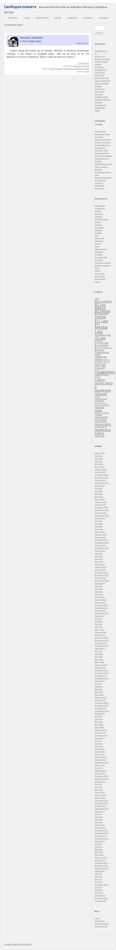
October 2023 (100, 545)
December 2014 (101, 776)
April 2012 (99, 852)
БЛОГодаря (99, 75)
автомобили (100, 205)
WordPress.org (101, 926)
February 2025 (101, 502)
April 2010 (99, 893)
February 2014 (101, 795)
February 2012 (101, 857)
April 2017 (99, 746)
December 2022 (101, 572)
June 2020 (99, 654)
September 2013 (102, 808)
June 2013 (99, 817)
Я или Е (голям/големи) (102, 413)
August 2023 (100, 551)
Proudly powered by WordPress (18, 944)
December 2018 (101, 703)
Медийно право (101, 97)
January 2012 (100, 860)
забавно (103, 18)
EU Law (101, 321)
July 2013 (98, 814)
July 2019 (98, 684)
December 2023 (101, 540)
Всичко (99, 350)
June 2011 (99, 876)
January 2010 (100, 895)
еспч (97, 419)
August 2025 (100, 485)
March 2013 (100, 825)
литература (99, 238)
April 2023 (99, 561)
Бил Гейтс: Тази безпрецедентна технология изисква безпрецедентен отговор (103, 155)
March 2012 (100, 855)
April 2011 (99, 882)
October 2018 (100, 708)
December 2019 (101, 670)
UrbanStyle (99, 67)
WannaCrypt (69, 69)
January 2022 (100, 602)
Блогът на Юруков (102, 81)
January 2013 (100, 827)
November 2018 (101, 705)
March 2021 (100, 629)
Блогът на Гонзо (102, 78)
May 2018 (99, 722)
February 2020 (101, 665)
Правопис (105, 372)
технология (42, 18)
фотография (100, 279)
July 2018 (98, 716)
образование (100, 249)
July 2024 (98, 521)
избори (103, 419)
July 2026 (98, 456)
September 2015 (102, 762)
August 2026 (100, 453)
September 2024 (102, 515)
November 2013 (101, 803)
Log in (97, 918)
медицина (99, 241)
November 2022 (101, 575)
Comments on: (101, 51)
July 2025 (98, 488)
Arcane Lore (100, 56)
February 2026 (101, 469)
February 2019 (101, 697)
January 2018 (100, 732)
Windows (80, 69)
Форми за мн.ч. (101, 403)
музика (98, 243)
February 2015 (101, 770)
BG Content (103, 301)
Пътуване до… (101, 105)
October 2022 (100, 578)
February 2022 (101, 600)
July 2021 (98, 618)
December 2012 (101, 830)
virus (52, 69)
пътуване (88, 18)
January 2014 (100, 798)
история (98, 233)
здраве (57, 18)
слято (99, 433)
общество (72, 18)
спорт (97, 268)
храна (97, 281)
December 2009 (101, 898)
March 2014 (100, 792)
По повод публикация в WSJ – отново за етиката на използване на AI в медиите (103, 142)
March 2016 (100, 754)
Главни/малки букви (102, 353)
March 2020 (100, 662)
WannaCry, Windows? (31, 37)
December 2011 (101, 863)
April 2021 (99, 627)
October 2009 (100, 901)
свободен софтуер (81, 66)
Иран (104, 364)
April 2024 (99, 529)
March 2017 (100, 749)
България (101, 345)
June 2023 (99, 556)
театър (97, 271)
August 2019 (100, 681)
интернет (98, 230)
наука (27, 18)
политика (99, 254)
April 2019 (99, 692)
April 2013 (99, 822)
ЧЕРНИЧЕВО (100, 108)
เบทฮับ (97, 110)
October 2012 (100, 836)
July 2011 (98, 874)
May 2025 (99, 494)
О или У (100, 368)
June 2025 (99, 491)
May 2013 (99, 819)
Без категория (101, 342)
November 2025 (101, 477)
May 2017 (99, 743)
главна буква (101, 417)
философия (100, 276)
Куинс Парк (100, 365)
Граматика (101, 356)
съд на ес (100, 436)
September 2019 (102, 678)
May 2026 (99, 461)
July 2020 (98, 651)
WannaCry (59, 69)
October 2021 (100, 610)
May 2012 (99, 849)
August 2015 (100, 765)
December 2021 (101, 605)
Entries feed (100, 921)
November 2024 (101, 510)
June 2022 (99, 589)
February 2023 (101, 567)
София (97, 397)
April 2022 (99, 594)
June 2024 (99, 523)
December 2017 (101, 735)
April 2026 (99, 464)
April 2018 (99, 724)
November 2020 (101, 640)
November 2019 (101, 673)
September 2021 (102, 613)
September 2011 (102, 868)
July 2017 (98, 741)
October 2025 (100, 480)
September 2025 (102, 483)
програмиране (101, 257)
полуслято (103, 424)
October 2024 (100, 513)
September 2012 (102, 838)
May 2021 (99, 624)
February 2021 (101, 632)
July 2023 (98, 553)
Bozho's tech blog (102, 59)
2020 (97, 298)
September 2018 (102, 711)
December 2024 (101, 507)
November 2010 (101, 885)
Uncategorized (103, 335)
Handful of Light (101, 61)
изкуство (13, 18)
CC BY (85, 43)
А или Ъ (99, 340)
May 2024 (99, 526)
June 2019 (99, 686)
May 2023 (99, 559)
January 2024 (100, 537)
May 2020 (99, 656)
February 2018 (101, 730)
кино (97, 235)
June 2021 (99, 621)
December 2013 (101, 800)
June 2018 (99, 719)
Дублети (106, 359)
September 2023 (102, 548)
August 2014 (100, 781)
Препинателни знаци (102, 375)
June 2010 (99, 890)
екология (99, 214)
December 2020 (101, 638)
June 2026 (99, 458)
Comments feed (101, 923)
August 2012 (100, 841)
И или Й (98, 364)
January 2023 (100, 570)
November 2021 (101, 608)
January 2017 (100, 751)
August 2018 (100, 713)
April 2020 (99, 659)
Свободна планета (20, 6)
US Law (100, 338)
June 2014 (99, 787)
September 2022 (102, 580)
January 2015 (100, 773)
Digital (100, 316)
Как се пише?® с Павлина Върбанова (102, 86)
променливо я (101, 427)
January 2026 (100, 472)
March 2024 (100, 532)
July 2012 (98, 844)
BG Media (102, 310)
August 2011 (100, 871)
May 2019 (99, 689)
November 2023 (101, 542)
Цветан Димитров (102, 405)
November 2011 (101, 865)
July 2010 (98, 887)
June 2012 (99, 847)
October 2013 (100, 806)
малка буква (101, 421)
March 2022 (100, 597)
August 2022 (100, 583)
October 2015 (100, 760)
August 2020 (100, 648)
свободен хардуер (103, 265)
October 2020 (100, 643)
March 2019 (100, 694)
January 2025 (100, 504)
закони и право (101, 219)
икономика (99, 227)
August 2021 (100, 616)
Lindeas (98, 64)
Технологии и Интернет (101, 399)
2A (96, 53)
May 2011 (99, 879)
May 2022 (99, 591)
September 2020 (102, 646)
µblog (86, 69)
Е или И (99, 361)
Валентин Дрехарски (103, 348)
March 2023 (100, 564)
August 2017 (100, 738)
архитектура (100, 208)
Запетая (106, 362)
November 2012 (101, 833)
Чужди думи (99, 409)
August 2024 (100, 518)
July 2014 (98, 784)
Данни (98, 359)
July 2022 (98, 586)
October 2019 (100, 676)
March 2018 (100, 727)
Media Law (101, 329)
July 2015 (98, 768)
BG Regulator (102, 313)
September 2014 (102, 779)
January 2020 (100, 667)
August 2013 (100, 811)
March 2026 (100, 467)
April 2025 (99, 496)
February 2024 (101, 534)
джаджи (98, 211)
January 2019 (100, 700)
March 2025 (100, 499)
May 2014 (99, 789)
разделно (103, 429)
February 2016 (101, 757)
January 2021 (100, 635)
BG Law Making (100, 306)
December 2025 (101, 475)
